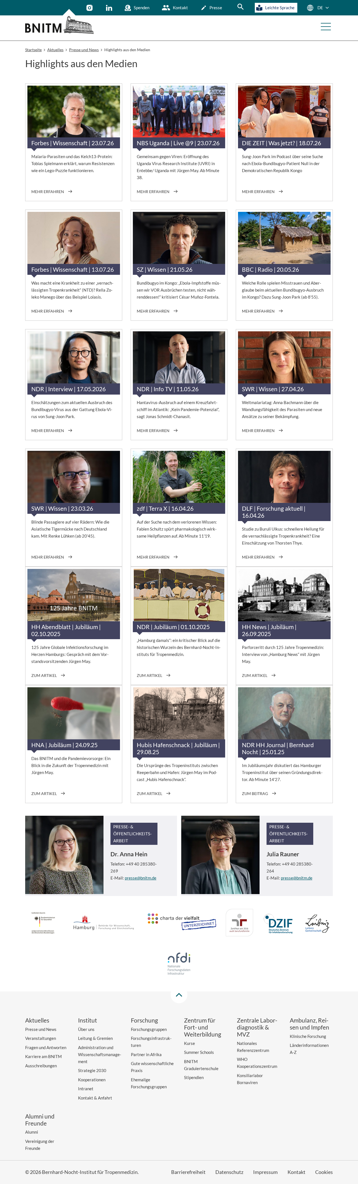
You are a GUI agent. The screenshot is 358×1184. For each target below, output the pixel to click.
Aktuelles (37, 1020)
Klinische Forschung (308, 1036)
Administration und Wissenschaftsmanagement (99, 1054)
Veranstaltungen (40, 1038)
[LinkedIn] (110, 7)
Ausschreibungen (41, 1065)
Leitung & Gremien (95, 1038)
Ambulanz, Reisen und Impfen (309, 1024)
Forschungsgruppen (149, 1029)
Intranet (85, 1088)
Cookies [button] (324, 1172)
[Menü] (326, 27)
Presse (215, 7)
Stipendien (194, 1077)
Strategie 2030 (92, 1070)
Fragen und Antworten (45, 1047)
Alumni (31, 1131)
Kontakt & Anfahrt (95, 1097)
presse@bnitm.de (140, 877)
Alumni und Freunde (40, 1120)
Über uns (86, 1029)
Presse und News (40, 1029)
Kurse (189, 1043)
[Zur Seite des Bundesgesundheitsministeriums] (43, 924)
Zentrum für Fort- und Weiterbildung (202, 1027)
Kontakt (180, 7)
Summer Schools (199, 1052)
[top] (179, 994)
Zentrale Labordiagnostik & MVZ (257, 1027)
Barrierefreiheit (188, 1172)
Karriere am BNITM (43, 1056)
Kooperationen (91, 1079)
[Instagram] (90, 7)
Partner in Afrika (146, 1054)
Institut (87, 1020)
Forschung (144, 1020)
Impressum (265, 1172)
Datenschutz (229, 1172)
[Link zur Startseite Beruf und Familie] (239, 924)
